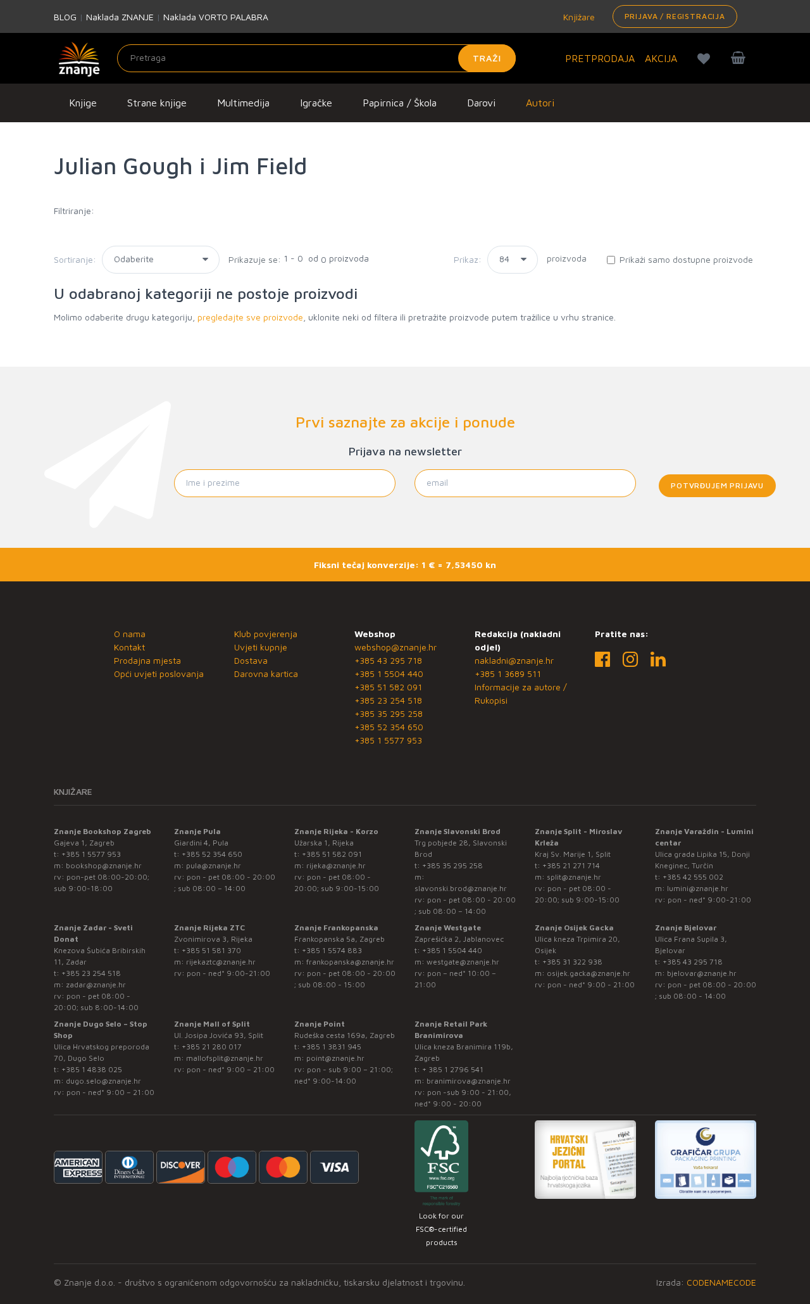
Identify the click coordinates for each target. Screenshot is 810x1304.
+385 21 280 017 (212, 1046)
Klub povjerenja (265, 633)
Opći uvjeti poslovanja (159, 673)
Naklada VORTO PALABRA (215, 16)
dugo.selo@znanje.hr (103, 1081)
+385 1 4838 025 (91, 1069)
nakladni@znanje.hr (514, 660)
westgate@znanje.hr (463, 961)
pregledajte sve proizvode (250, 317)
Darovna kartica (266, 673)
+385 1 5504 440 (388, 673)
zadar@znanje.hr (96, 984)
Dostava (251, 660)
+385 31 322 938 (572, 961)
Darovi (481, 102)
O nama (130, 633)
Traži (487, 58)
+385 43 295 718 (388, 660)
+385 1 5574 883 (332, 950)
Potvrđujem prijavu (717, 485)
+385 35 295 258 (388, 713)
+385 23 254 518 (388, 700)
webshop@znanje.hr (395, 647)
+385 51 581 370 (211, 950)
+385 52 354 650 (388, 726)
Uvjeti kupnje (260, 647)
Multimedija (243, 102)
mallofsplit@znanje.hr (224, 1058)
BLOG (65, 16)
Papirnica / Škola (400, 102)
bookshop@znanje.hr (104, 865)
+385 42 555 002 (693, 877)
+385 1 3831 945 (331, 1046)
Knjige (83, 102)
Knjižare (578, 16)
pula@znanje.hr (213, 865)
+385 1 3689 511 (508, 673)
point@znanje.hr (335, 1058)
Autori (540, 102)
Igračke (316, 102)
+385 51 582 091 (388, 686)
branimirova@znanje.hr (469, 1081)
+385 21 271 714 (571, 865)
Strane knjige (157, 102)
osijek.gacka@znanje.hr (588, 973)
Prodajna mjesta (147, 660)
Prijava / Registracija (675, 16)
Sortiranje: (75, 259)
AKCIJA (661, 58)
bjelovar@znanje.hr (702, 973)
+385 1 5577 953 (388, 740)
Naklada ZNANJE (120, 16)
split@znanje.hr (574, 877)
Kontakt (129, 647)
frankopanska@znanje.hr (350, 961)
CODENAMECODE (721, 1282)
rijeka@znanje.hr (336, 865)
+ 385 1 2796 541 (452, 1069)
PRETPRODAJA (600, 58)
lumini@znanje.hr (697, 888)
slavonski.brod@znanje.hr (460, 888)
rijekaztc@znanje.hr (221, 961)
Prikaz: (468, 259)
